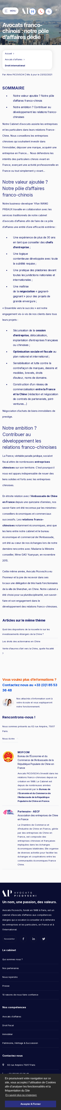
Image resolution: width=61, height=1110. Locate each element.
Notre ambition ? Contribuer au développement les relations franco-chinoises (35, 112)
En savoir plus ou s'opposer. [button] (21, 1095)
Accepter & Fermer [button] (31, 1104)
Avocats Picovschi (36, 571)
